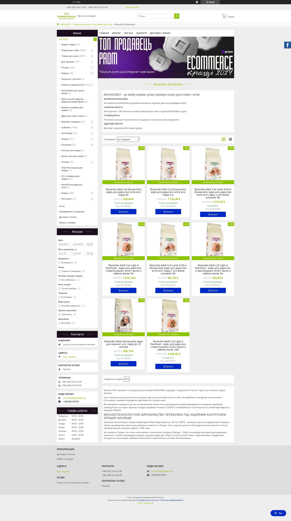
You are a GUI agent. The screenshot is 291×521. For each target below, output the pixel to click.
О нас (62, 206)
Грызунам (66, 144)
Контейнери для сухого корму (72, 91)
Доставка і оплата (160, 33)
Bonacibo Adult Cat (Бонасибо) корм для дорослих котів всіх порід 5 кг (168, 192)
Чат (281, 513)
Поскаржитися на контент (148, 500)
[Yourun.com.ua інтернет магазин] (66, 16)
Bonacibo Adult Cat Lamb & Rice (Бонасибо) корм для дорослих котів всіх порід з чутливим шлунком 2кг (168, 269)
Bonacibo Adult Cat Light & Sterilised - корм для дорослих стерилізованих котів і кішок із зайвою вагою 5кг (124, 269)
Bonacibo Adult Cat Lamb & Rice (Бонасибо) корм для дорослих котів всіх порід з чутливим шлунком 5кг (212, 193)
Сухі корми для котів (102, 24)
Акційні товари (68, 44)
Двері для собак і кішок (72, 116)
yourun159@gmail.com (74, 398)
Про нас (128, 33)
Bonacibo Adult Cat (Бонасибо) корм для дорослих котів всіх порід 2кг (123, 192)
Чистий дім (66, 133)
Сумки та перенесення (72, 85)
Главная (104, 33)
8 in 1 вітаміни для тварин (70, 177)
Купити (125, 211)
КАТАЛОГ (65, 24)
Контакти (141, 33)
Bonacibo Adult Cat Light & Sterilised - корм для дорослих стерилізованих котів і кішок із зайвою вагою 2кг (213, 269)
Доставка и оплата (66, 454)
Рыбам (64, 193)
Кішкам (64, 139)
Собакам (65, 127)
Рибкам (65, 73)
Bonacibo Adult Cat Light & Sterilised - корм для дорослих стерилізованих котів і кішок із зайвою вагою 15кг (168, 345)
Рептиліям (66, 199)
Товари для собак (70, 50)
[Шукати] (176, 16)
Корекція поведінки (70, 121)
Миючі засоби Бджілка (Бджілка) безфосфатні (72, 100)
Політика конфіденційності (172, 500)
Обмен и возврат (67, 222)
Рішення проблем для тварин (72, 108)
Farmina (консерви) (71, 150)
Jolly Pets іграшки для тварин (72, 169)
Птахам (65, 67)
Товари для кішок (81, 24)
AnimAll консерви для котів (71, 186)
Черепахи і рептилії (71, 79)
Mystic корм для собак (72, 156)
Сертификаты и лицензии (72, 211)
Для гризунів (67, 62)
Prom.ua (160, 497)
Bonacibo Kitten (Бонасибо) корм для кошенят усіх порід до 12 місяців (123, 344)
